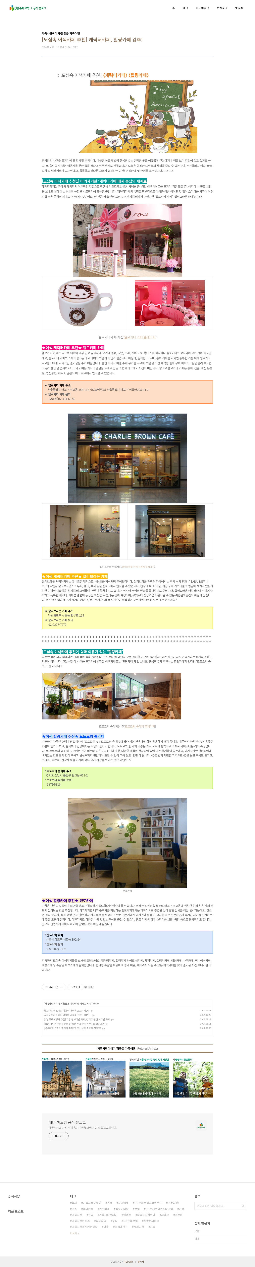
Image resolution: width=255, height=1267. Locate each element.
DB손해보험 (130, 1221)
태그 (185, 8)
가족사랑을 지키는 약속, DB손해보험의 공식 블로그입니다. (83, 1128)
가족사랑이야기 (52, 1003)
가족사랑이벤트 (81, 1221)
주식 (114, 1221)
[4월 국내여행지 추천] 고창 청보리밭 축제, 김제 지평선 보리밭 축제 (77, 1019)
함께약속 (101, 1221)
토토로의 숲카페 (135, 726)
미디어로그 (202, 8)
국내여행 (123, 1203)
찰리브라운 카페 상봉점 (133, 566)
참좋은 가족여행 (71, 1003)
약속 (106, 1227)
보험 (137, 1209)
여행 (181, 1209)
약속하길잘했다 (146, 1215)
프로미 (179, 1215)
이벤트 (127, 1215)
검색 (243, 1206)
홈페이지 (149, 566)
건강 (109, 1203)
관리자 (140, 1261)
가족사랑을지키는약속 (85, 1227)
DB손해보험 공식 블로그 (67, 1122)
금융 (74, 1209)
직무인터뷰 (122, 1209)
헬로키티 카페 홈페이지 (140, 337)
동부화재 (104, 1209)
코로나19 (173, 1203)
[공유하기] (56, 987)
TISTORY (128, 1261)
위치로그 (222, 8)
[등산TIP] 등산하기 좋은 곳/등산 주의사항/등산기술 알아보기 (74, 1023)
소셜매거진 (121, 1227)
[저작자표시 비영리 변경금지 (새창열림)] (88, 987)
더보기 (73, 1233)
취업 (90, 1215)
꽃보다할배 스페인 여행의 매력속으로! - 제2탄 (66, 1010)
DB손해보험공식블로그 (148, 1203)
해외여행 (88, 1209)
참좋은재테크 (151, 1221)
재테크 (165, 1215)
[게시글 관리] (61, 987)
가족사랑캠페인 (108, 1215)
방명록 (239, 8)
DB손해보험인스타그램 (159, 1209)
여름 (152, 1227)
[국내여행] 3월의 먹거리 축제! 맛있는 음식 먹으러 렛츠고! (72, 1028)
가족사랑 (77, 1215)
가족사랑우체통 (92, 1203)
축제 (74, 1203)
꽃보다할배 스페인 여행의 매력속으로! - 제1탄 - (67, 1015)
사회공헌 (139, 1227)
